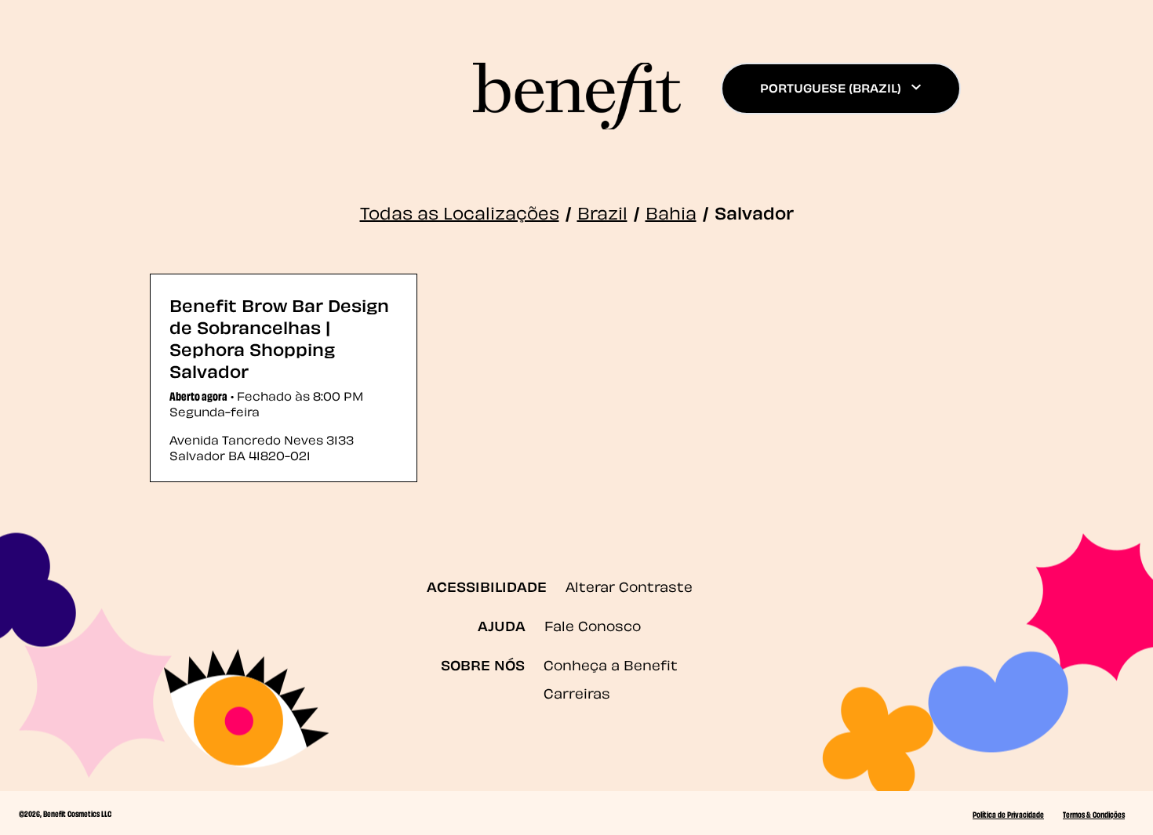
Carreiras (577, 692)
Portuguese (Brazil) (830, 87)
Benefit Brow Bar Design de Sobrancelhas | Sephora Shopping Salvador (279, 337)
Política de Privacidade (1008, 814)
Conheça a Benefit (611, 663)
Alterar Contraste (629, 585)
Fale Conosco (592, 624)
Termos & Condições (1094, 814)
